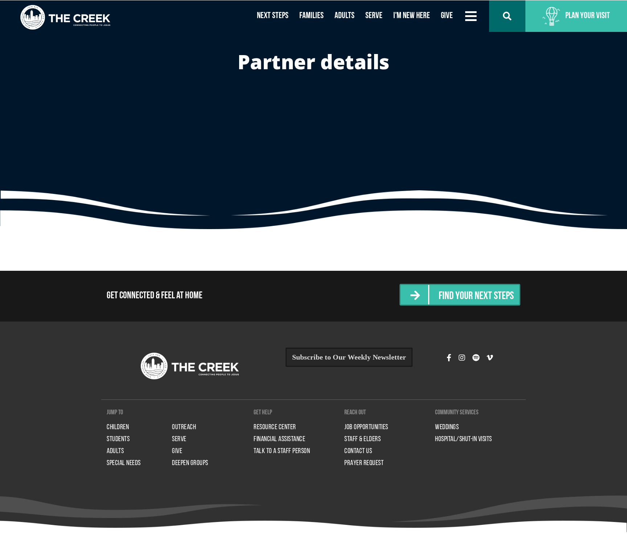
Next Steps (272, 16)
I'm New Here (411, 16)
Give (447, 16)
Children (118, 427)
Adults (345, 16)
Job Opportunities (366, 427)
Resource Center (275, 427)
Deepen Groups (190, 463)
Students (118, 439)
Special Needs (124, 463)
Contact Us (358, 451)
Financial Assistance (279, 439)
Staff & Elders (362, 439)
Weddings (447, 427)
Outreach (184, 427)
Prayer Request (364, 463)
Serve (373, 16)
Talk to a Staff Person (282, 451)
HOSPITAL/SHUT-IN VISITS (463, 439)
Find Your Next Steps (476, 296)
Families (311, 16)
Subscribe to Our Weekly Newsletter (349, 357)
